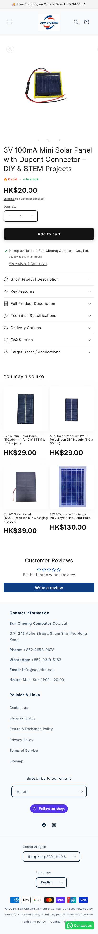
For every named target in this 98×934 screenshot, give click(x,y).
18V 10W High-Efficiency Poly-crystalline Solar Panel (71, 516)
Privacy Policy (21, 740)
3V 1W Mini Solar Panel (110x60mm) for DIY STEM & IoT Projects (24, 439)
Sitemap (16, 761)
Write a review (49, 587)
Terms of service (81, 914)
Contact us (19, 707)
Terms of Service (24, 750)
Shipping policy (23, 718)
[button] (9, 22)
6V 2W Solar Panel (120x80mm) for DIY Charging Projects (26, 517)
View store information (28, 263)
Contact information (64, 921)
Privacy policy (55, 914)
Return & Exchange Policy (31, 729)
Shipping (9, 198)
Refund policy (30, 914)
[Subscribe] (81, 792)
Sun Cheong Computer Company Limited (47, 908)
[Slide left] (38, 140)
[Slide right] (59, 140)
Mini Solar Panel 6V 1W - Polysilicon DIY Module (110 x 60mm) (71, 439)
